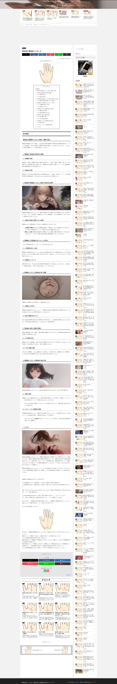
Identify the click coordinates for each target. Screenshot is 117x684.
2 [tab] (58, 23)
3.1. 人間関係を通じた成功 (43, 104)
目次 (44, 86)
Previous (21, 16)
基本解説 (38, 88)
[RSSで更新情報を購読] (48, 571)
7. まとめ (39, 126)
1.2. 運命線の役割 (41, 96)
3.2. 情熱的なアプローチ (43, 106)
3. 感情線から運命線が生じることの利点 (45, 102)
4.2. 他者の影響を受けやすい (44, 112)
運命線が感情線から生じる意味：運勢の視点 (46, 90)
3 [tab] (60, 23)
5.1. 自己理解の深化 (42, 116)
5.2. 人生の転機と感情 (42, 118)
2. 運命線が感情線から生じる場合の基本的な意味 (47, 98)
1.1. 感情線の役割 (41, 94)
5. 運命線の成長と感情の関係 (43, 114)
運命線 (24, 48)
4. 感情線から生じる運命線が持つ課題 (45, 108)
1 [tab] (56, 23)
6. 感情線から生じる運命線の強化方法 (45, 120)
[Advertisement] (58, 34)
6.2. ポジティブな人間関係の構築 (45, 124)
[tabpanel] (28, 16)
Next (95, 16)
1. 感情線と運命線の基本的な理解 (44, 92)
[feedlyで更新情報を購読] (45, 571)
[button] (67, 54)
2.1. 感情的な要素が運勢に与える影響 (46, 100)
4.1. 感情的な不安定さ (42, 110)
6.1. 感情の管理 (41, 122)
